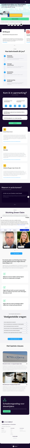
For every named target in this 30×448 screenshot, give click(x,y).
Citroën (11, 432)
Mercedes (12, 434)
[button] (15, 322)
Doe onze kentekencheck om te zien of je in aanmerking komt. (11, 141)
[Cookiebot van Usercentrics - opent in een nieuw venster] (26, 217)
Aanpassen (26, 227)
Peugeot (12, 433)
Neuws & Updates (3, 432)
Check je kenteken (6, 411)
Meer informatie (16, 253)
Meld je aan (15, 123)
